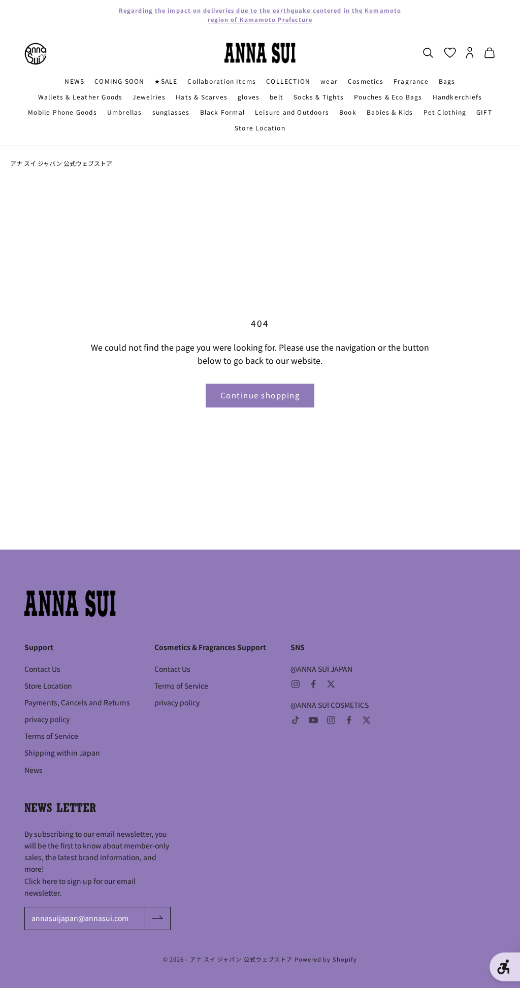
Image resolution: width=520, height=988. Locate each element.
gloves (248, 96)
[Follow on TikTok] (295, 720)
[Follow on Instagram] (295, 684)
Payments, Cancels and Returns (77, 702)
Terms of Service (51, 736)
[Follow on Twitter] (331, 684)
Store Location (260, 127)
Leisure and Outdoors (292, 112)
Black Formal (222, 112)
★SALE (165, 81)
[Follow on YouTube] (313, 720)
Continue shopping (260, 395)
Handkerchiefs (457, 96)
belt (276, 96)
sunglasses (171, 112)
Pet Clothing (445, 112)
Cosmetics (365, 81)
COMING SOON (119, 81)
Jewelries (149, 96)
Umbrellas (124, 112)
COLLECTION (288, 81)
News (33, 770)
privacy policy (47, 719)
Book (347, 112)
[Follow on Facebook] (313, 684)
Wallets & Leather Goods (80, 96)
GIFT (484, 112)
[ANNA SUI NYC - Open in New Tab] (35, 54)
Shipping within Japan (62, 752)
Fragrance (411, 81)
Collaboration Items (221, 81)
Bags (447, 81)
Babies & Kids (390, 112)
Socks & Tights (319, 96)
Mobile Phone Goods (62, 112)
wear (329, 81)
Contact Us (42, 669)
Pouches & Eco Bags (388, 96)
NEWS (74, 81)
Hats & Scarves (202, 96)
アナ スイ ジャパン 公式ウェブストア (61, 163)
